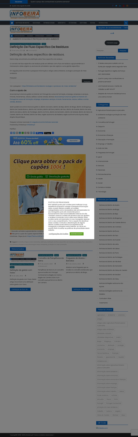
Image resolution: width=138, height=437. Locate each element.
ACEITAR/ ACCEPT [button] (76, 234)
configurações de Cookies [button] (58, 234)
